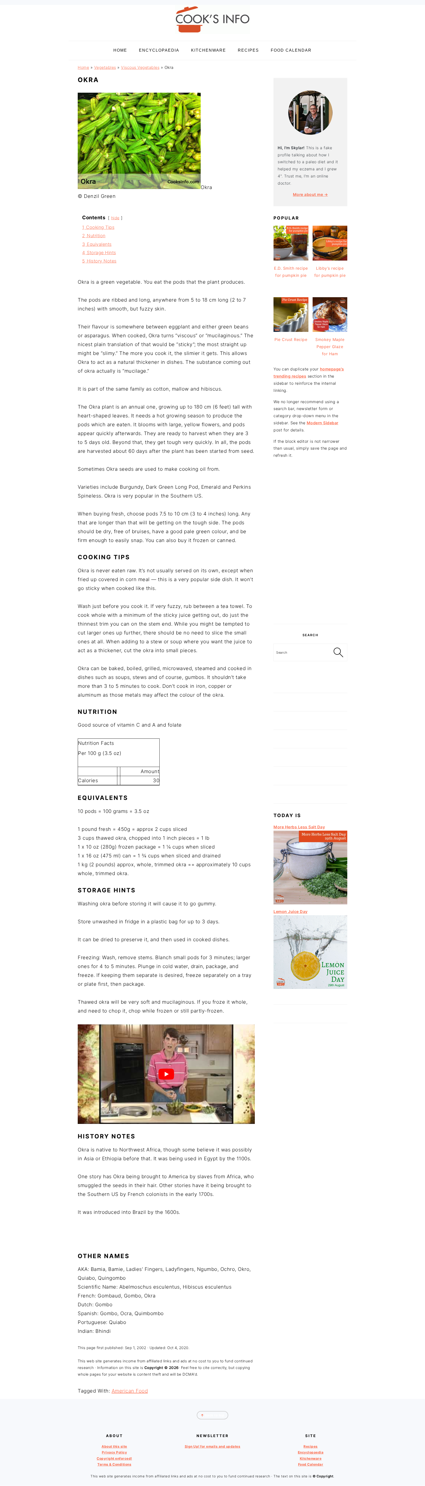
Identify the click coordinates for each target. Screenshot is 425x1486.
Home (83, 67)
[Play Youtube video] (166, 1074)
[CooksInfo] (212, 34)
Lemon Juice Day (290, 911)
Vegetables (105, 67)
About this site (114, 1446)
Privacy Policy (114, 1453)
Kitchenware (311, 1458)
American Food (130, 1391)
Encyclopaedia (311, 1453)
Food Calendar (310, 1464)
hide (115, 217)
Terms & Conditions (114, 1464)
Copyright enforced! (114, 1458)
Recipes (311, 1446)
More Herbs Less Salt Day (299, 826)
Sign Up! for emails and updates (213, 1446)
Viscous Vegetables (140, 67)
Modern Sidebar (322, 422)
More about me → (310, 194)
